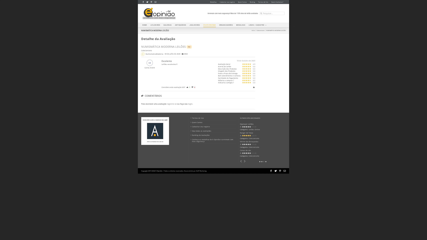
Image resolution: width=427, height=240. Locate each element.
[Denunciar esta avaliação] (254, 87)
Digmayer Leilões (247, 124)
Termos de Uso (198, 118)
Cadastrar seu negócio (201, 127)
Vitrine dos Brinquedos (249, 142)
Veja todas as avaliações (201, 131)
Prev (241, 161)
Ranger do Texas (246, 133)
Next (244, 161)
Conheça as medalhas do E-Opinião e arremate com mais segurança (212, 140)
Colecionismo (254, 138)
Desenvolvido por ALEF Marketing (195, 171)
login (190, 104)
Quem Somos (197, 122)
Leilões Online (254, 129)
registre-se (172, 104)
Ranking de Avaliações (201, 135)
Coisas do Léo (245, 150)
